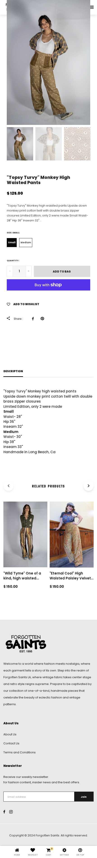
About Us (9, 734)
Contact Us (11, 743)
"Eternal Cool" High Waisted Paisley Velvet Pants (70, 578)
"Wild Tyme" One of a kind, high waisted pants (22, 578)
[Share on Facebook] (34, 319)
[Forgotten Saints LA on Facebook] (4, 812)
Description (13, 371)
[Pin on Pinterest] (43, 319)
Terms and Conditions (19, 752)
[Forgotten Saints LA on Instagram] (11, 812)
